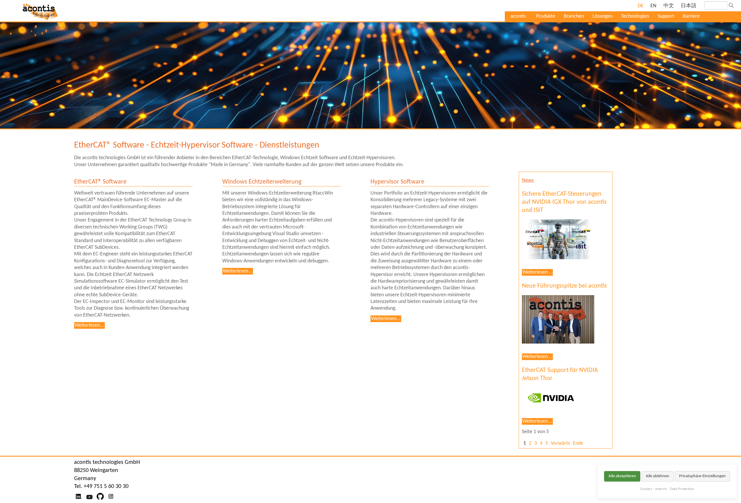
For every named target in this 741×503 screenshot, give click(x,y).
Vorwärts (560, 443)
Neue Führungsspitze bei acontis (564, 286)
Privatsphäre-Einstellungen (702, 476)
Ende (578, 443)
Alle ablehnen (657, 476)
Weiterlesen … (537, 272)
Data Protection (682, 489)
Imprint (661, 489)
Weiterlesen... (89, 325)
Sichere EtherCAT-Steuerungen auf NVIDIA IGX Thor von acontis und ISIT (564, 202)
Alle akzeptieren (622, 476)
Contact (646, 489)
